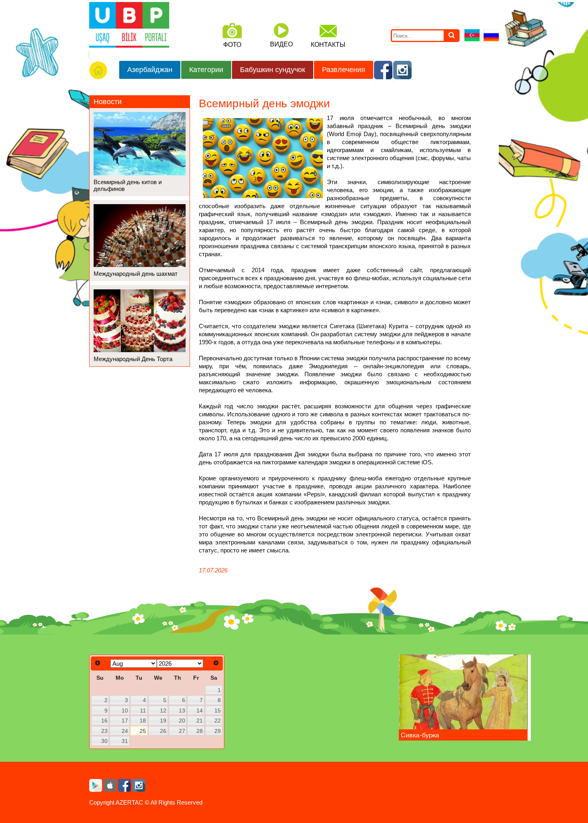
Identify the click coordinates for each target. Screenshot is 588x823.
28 (199, 731)
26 (163, 731)
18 (143, 720)
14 (199, 710)
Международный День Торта (133, 358)
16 (104, 720)
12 (163, 710)
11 (143, 710)
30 (104, 741)
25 (143, 731)
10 (125, 710)
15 (217, 710)
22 (217, 720)
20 (182, 720)
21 (199, 720)
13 (182, 710)
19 (163, 720)
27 (182, 731)
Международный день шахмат (136, 273)
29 (217, 731)
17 (125, 720)
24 (125, 731)
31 (125, 741)
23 (104, 731)
